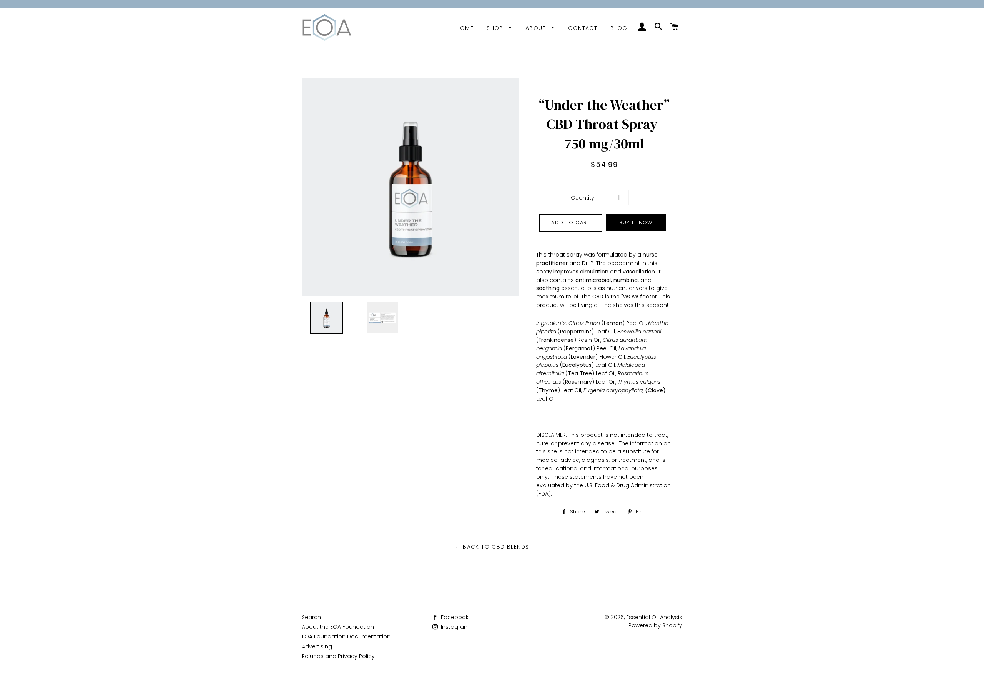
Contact (582, 28)
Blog (619, 28)
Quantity (582, 198)
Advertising (317, 646)
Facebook (454, 617)
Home (465, 28)
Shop (496, 28)
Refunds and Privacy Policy (338, 656)
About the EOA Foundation (338, 627)
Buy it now (636, 222)
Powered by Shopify (655, 625)
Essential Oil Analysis (654, 617)
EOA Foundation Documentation (346, 636)
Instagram (454, 627)
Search (311, 617)
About (536, 28)
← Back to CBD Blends (492, 547)
